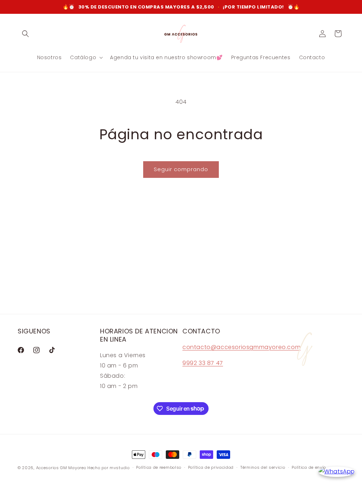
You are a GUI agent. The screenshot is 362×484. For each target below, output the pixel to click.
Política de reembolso (158, 467)
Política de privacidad (211, 467)
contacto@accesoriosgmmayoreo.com (241, 347)
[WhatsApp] (337, 472)
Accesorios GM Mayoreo (61, 468)
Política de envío (309, 467)
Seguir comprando (181, 169)
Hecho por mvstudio (108, 468)
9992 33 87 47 (202, 363)
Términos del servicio (262, 467)
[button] (25, 33)
